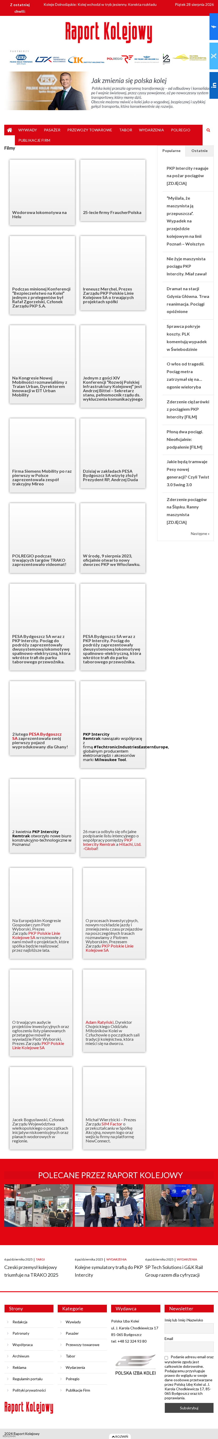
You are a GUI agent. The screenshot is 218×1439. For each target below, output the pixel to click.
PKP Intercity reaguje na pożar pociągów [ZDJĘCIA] (187, 176)
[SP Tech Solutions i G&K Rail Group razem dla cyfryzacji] (179, 1215)
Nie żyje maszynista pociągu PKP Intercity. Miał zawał (187, 266)
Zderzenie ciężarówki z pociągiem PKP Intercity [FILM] (188, 409)
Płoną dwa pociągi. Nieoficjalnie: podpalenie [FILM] (185, 439)
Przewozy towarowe (89, 130)
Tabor (125, 130)
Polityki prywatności (29, 1390)
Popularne (171, 150)
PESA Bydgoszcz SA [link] (37, 736)
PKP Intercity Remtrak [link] (96, 736)
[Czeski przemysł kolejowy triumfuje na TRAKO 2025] (38, 1215)
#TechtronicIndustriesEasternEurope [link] (131, 746)
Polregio (180, 130)
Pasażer (52, 130)
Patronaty (20, 1333)
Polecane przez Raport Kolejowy (110, 1175)
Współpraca (22, 1344)
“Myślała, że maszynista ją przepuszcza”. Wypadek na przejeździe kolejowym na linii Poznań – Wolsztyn (185, 220)
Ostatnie (199, 150)
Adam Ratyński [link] (100, 1022)
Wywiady (27, 130)
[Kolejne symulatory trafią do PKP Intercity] (109, 1215)
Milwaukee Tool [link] (110, 759)
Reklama (19, 1367)
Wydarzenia (151, 130)
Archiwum (20, 1356)
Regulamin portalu (27, 1379)
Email (169, 1338)
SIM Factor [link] (112, 1123)
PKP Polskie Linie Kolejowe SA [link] (36, 935)
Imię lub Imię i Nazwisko (184, 1320)
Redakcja (19, 1322)
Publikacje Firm (34, 140)
